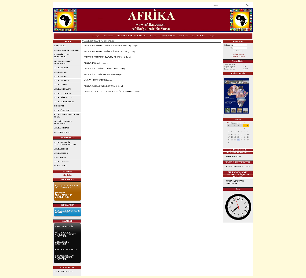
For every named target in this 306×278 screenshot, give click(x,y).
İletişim (212, 36)
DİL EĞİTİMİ (59, 106)
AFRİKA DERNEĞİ (61, 153)
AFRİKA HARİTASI (61, 128)
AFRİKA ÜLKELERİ (61, 110)
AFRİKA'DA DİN (60, 76)
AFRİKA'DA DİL (60, 72)
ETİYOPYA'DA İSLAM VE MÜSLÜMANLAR (66, 186)
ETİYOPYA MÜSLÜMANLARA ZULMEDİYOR (63, 195)
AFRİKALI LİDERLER (62, 93)
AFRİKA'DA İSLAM (61, 80)
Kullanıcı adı (228, 45)
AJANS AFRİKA (60, 157)
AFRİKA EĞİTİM (60, 85)
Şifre (231, 48)
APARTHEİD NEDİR (64, 227)
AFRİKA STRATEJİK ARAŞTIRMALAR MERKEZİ (65, 143)
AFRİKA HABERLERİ (62, 89)
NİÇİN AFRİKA (60, 46)
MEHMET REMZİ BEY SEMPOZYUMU (63, 62)
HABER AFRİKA (60, 166)
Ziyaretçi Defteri (198, 36)
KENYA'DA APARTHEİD (66, 250)
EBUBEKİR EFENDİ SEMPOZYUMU (61, 56)
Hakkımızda (108, 36)
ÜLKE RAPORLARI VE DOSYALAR (131, 36)
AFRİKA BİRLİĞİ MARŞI (63, 272)
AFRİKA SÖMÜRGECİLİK (64, 102)
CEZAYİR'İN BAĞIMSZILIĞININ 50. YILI (66, 116)
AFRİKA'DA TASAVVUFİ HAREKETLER (235, 182)
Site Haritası (67, 175)
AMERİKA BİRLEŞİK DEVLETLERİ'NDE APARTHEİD (64, 257)
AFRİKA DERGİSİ (167, 36)
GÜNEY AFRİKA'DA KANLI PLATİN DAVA (67, 212)
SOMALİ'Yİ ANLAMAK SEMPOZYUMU (63, 122)
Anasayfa (96, 36)
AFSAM (153, 36)
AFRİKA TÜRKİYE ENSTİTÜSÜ (238, 167)
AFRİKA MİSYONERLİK (63, 97)
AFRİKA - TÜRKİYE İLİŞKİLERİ (66, 50)
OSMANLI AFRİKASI (62, 132)
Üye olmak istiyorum (238, 56)
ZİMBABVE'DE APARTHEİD (62, 243)
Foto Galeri (183, 36)
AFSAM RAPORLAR (233, 156)
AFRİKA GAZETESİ (61, 162)
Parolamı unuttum (238, 54)
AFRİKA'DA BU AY (61, 68)
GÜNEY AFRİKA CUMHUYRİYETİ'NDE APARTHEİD (65, 234)
